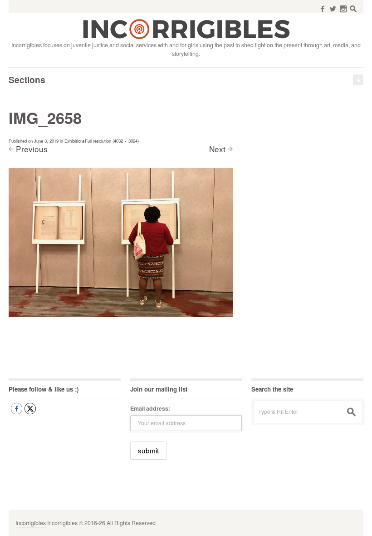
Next (217, 148)
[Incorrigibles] (186, 28)
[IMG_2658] (120, 242)
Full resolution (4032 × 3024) (112, 141)
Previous (32, 148)
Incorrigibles (30, 523)
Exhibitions (74, 141)
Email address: (150, 408)
